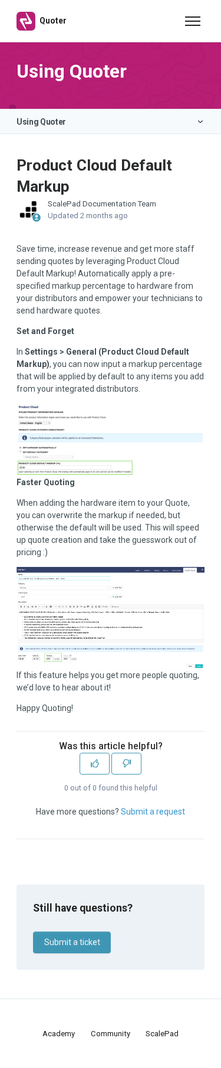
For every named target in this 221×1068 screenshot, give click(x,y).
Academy (58, 1033)
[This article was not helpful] (126, 764)
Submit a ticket (72, 942)
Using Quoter (41, 121)
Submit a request (153, 811)
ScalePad (162, 1033)
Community (110, 1033)
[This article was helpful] (95, 764)
